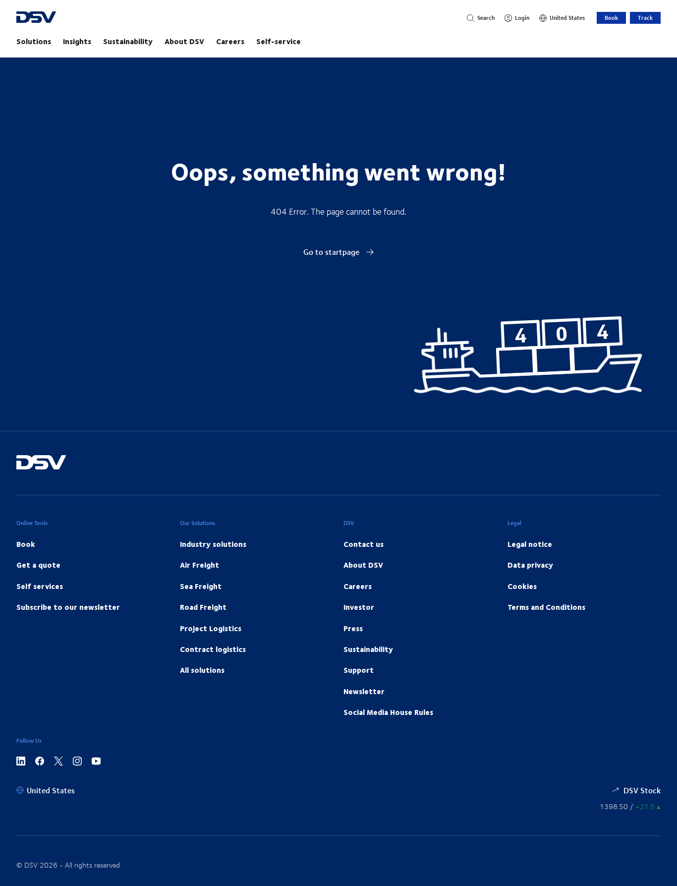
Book (611, 17)
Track (645, 17)
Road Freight (203, 607)
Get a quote (38, 565)
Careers (230, 41)
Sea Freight (201, 586)
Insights (77, 41)
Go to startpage (332, 251)
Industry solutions (213, 544)
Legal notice (530, 544)
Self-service (278, 41)
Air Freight (199, 565)
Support (358, 670)
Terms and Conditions (546, 607)
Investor (358, 607)
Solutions (33, 41)
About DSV (184, 41)
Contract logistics (213, 649)
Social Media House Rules (388, 712)
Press (353, 628)
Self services (39, 586)
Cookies (522, 586)
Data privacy (530, 565)
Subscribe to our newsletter (68, 607)
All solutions (202, 670)
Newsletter (364, 691)
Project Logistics (210, 628)
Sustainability (128, 41)
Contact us (363, 544)
